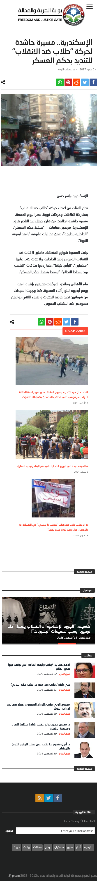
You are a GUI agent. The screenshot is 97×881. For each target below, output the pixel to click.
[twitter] (85, 82)
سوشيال (59, 847)
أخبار (78, 847)
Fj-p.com (14, 875)
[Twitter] (48, 798)
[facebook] (93, 82)
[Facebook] (57, 798)
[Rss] (39, 798)
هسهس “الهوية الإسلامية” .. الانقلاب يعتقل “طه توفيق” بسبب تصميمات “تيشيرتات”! (48, 629)
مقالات (37, 847)
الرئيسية (88, 847)
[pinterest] (68, 82)
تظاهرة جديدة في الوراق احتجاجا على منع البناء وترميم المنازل (52, 466)
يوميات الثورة (65, 69)
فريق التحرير (84, 637)
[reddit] (76, 82)
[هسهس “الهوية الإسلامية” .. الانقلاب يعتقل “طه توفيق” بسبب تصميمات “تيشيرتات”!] (48, 620)
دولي (48, 847)
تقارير (70, 847)
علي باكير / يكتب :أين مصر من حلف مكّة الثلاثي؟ (40, 684)
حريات (16, 847)
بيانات (26, 847)
